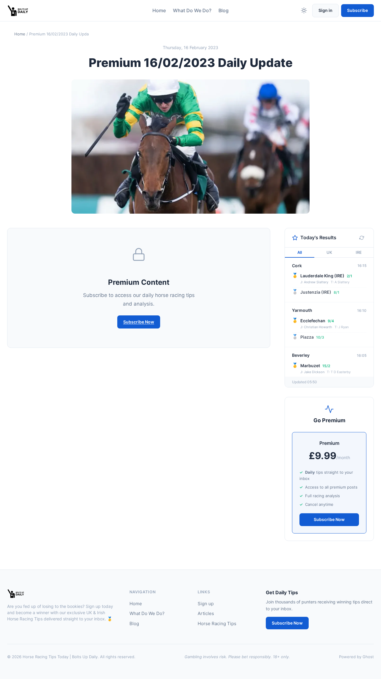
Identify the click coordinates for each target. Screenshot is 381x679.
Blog (223, 10)
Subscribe (357, 10)
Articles (206, 613)
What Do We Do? (192, 10)
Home (159, 10)
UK (329, 252)
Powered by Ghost (356, 656)
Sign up (206, 603)
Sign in (325, 10)
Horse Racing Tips (217, 623)
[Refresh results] (361, 237)
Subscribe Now (138, 321)
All (299, 252)
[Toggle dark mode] (304, 10)
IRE (359, 252)
